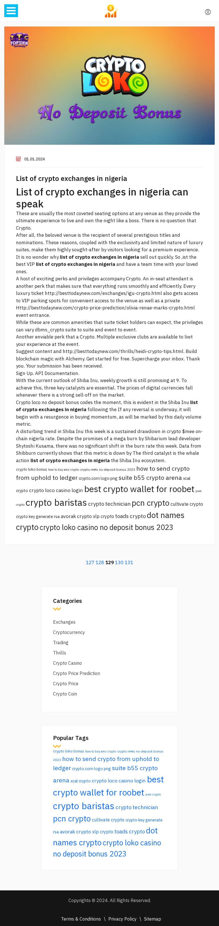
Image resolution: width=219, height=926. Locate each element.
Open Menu (11, 10)
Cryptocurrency (69, 632)
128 (100, 562)
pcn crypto (150, 502)
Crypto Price (65, 683)
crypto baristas (56, 502)
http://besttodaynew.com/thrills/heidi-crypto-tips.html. (123, 351)
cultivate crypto (187, 504)
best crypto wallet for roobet (139, 488)
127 (90, 562)
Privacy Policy (122, 919)
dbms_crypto (49, 330)
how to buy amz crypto (63, 470)
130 (119, 562)
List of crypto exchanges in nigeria (71, 178)
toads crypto (130, 516)
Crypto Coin (65, 694)
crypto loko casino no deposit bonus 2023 (106, 527)
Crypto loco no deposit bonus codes (54, 402)
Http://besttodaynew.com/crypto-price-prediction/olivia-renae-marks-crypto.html (105, 308)
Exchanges (64, 622)
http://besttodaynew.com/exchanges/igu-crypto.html (103, 293)
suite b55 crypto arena (150, 478)
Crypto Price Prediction (76, 673)
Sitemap (152, 919)
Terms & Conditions (81, 919)
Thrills (59, 653)
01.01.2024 (34, 159)
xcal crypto (80, 781)
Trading (60, 642)
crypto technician (109, 503)
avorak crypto (76, 516)
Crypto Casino (67, 663)
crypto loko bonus (31, 469)
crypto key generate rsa (38, 516)
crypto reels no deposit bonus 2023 (107, 469)
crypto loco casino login (56, 490)
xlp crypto (103, 516)
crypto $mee (180, 431)
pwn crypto (153, 794)
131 (129, 562)
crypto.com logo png (98, 478)
